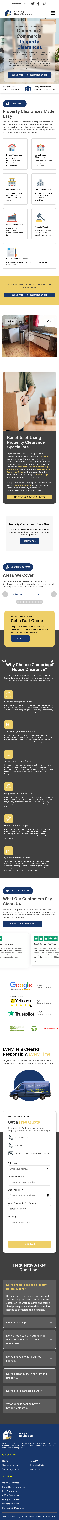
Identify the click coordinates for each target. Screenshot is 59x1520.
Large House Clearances (13, 1487)
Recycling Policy (37, 1465)
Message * (13, 1216)
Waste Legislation (10, 1469)
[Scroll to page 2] (20, 602)
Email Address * (15, 1190)
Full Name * (13, 1163)
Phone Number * (16, 1176)
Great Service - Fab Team (18, 944)
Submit (31, 1244)
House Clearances (10, 1482)
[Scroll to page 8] (38, 602)
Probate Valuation (10, 1503)
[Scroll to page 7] (35, 602)
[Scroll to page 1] (17, 602)
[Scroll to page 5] (29, 602)
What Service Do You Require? (23, 1203)
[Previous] (5, 594)
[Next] (54, 594)
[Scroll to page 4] (26, 602)
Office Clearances (10, 1495)
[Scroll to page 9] (41, 602)
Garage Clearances (11, 1499)
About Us (34, 1460)
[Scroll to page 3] (23, 602)
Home (5, 1460)
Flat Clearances (9, 1491)
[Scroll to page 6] (32, 602)
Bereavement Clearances (13, 1507)
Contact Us (35, 1469)
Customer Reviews (10, 1465)
